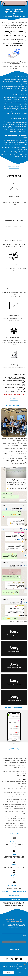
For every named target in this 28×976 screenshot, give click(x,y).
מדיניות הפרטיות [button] (18, 968)
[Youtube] (16, 958)
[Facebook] (21, 958)
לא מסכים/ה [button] (20, 972)
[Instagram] (11, 958)
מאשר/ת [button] (8, 972)
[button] (24, 3)
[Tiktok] (7, 958)
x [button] (26, 963)
